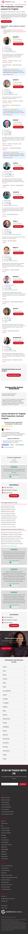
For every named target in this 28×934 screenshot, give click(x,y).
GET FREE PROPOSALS (6, 21)
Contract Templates (6, 832)
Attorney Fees (4, 823)
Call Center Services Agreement (15, 148)
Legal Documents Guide (6, 875)
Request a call (6, 648)
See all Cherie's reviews (7, 114)
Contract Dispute (5, 802)
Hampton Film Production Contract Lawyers (11, 536)
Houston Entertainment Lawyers (8, 515)
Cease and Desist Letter (16, 65)
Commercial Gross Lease (15, 105)
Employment (10, 60)
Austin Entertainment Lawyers (8, 506)
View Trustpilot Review (14, 474)
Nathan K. (16, 276)
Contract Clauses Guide (6, 865)
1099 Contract (5, 148)
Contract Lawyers (9, 4)
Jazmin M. (16, 192)
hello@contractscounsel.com (8, 898)
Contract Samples (5, 830)
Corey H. (15, 163)
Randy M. (15, 120)
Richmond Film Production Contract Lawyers (11, 541)
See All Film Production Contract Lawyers (9, 546)
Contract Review (5, 809)
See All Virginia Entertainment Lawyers (8, 526)
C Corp (4, 214)
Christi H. (15, 308)
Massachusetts (5, 444)
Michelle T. (16, 37)
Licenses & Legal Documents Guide (9, 877)
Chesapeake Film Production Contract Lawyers (11, 534)
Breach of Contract (5, 797)
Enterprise (3, 835)
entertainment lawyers (18, 30)
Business (15, 60)
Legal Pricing (4, 854)
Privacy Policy (4, 905)
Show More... (4, 58)
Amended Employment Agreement (16, 301)
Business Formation (5, 800)
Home (2, 4)
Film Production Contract (21, 4)
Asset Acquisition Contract (17, 359)
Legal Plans (3, 851)
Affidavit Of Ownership (7, 359)
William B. (7, 429)
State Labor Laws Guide (6, 884)
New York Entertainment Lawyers (8, 519)
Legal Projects (4, 856)
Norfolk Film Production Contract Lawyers (10, 540)
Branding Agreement (19, 185)
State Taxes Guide (5, 887)
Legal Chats (4, 872)
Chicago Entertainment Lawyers (8, 509)
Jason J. (15, 221)
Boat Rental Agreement (12, 240)
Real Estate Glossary (5, 880)
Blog (2, 825)
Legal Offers (4, 847)
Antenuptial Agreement (7, 65)
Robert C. (16, 247)
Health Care (20, 100)
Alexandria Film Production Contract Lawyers (11, 532)
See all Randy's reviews (7, 157)
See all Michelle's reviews (8, 74)
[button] (14, 667)
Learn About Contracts (6, 844)
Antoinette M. (17, 337)
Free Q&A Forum (5, 868)
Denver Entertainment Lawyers (8, 513)
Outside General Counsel (7, 814)
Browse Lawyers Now (13, 375)
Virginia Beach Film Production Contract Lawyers (12, 543)
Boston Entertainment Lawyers (8, 508)
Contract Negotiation (6, 807)
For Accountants (5, 840)
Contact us (3, 896)
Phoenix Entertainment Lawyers (8, 520)
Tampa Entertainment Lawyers (8, 524)
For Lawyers (4, 837)
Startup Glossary (5, 882)
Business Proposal (6, 105)
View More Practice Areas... (7, 62)
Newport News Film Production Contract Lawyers (12, 538)
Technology (15, 100)
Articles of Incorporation (14, 269)
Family (20, 60)
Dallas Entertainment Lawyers (7, 511)
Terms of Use (4, 908)
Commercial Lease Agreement (13, 330)
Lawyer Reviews (4, 842)
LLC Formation (4, 858)
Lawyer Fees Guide (5, 870)
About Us (3, 821)
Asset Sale (12, 185)
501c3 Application (6, 185)
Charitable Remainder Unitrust (12, 214)
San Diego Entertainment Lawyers (8, 522)
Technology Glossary (6, 889)
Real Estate (5, 60)
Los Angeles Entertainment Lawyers (9, 517)
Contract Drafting (5, 804)
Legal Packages (4, 849)
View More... (4, 66)
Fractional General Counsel (7, 811)
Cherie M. (16, 80)
